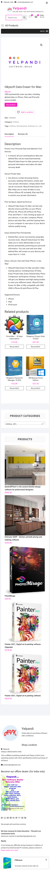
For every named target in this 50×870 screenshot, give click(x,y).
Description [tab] (9, 134)
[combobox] (25, 423)
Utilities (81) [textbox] (24, 424)
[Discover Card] (16, 817)
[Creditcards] (19, 817)
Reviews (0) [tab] (23, 134)
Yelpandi (20, 8)
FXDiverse (18, 860)
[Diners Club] (14, 817)
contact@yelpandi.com (25, 2)
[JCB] (25, 817)
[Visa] (8, 817)
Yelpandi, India (8, 2)
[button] (42, 31)
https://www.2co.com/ (9, 850)
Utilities (16, 122)
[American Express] (2, 817)
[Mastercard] (5, 817)
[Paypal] (11, 817)
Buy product (11, 105)
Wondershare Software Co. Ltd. (29, 126)
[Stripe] (22, 817)
